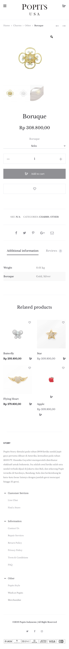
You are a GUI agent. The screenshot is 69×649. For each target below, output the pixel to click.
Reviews (53, 250)
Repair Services (16, 535)
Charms (17, 25)
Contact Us (13, 528)
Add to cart (37, 173)
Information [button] (15, 521)
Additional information (23, 250)
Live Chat (13, 500)
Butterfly (8, 353)
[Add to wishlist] (34, 189)
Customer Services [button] (18, 493)
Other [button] (11, 578)
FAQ (10, 564)
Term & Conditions (18, 557)
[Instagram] (42, 631)
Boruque (34, 139)
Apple (40, 404)
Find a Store (14, 507)
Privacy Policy (15, 550)
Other (28, 25)
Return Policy (15, 543)
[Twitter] (27, 631)
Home (6, 25)
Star (39, 353)
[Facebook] (34, 631)
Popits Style (14, 585)
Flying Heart (11, 398)
